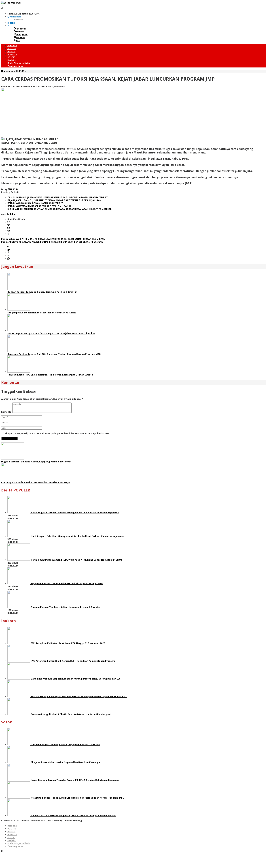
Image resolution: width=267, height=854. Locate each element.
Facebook (21, 28)
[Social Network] (8, 25)
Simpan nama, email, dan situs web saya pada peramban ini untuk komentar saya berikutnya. (57, 433)
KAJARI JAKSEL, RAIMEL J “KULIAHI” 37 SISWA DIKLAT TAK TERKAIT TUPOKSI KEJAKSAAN (54, 200)
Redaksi (11, 840)
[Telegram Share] (8, 255)
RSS (18, 40)
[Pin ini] (8, 252)
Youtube (20, 37)
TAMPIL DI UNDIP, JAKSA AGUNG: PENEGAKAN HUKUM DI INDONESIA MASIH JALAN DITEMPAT (57, 197)
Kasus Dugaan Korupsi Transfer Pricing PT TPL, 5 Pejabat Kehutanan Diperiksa (51, 333)
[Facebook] (8, 222)
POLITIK (11, 828)
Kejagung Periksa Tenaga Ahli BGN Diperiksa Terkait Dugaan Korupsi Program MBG (54, 354)
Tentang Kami (15, 846)
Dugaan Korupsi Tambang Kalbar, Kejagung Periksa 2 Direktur (42, 291)
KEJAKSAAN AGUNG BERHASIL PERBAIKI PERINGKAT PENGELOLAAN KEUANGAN (52, 241)
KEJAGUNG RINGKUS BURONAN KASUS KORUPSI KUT (35, 203)
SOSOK (11, 837)
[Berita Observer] (11, 2)
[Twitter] (8, 225)
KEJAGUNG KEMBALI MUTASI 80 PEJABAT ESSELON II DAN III (39, 206)
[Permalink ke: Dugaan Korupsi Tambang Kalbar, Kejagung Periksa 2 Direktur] (18, 288)
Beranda (12, 825)
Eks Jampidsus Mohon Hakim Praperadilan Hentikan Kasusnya (41, 312)
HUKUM (14, 189)
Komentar (6, 411)
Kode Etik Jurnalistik (18, 843)
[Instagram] (8, 228)
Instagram (22, 34)
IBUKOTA (12, 834)
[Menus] (2, 5)
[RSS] (8, 233)
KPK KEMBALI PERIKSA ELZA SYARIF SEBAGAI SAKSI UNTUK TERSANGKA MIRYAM (53, 238)
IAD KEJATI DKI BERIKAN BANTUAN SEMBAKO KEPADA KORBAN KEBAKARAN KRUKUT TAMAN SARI (59, 209)
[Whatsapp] (8, 258)
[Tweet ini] (8, 249)
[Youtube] (8, 230)
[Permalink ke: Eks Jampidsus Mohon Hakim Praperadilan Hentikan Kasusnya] (18, 309)
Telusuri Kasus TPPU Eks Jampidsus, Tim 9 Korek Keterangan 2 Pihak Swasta (50, 374)
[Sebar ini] (7, 246)
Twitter (20, 31)
